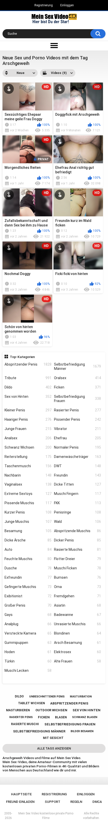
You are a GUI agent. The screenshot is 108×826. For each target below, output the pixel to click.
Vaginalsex (28, 484)
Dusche (28, 568)
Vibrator (77, 429)
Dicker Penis (77, 540)
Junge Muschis (28, 522)
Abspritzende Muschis (77, 531)
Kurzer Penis (28, 512)
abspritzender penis (69, 703)
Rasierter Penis (77, 410)
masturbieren (18, 710)
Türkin (28, 661)
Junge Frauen (28, 429)
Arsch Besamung (77, 643)
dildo (19, 696)
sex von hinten (86, 710)
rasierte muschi (25, 724)
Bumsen (77, 577)
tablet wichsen (31, 703)
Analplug (28, 624)
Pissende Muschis (28, 503)
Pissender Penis (77, 419)
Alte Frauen (77, 661)
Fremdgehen (77, 596)
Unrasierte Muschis (77, 624)
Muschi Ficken (77, 568)
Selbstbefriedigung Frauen (77, 399)
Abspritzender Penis (28, 364)
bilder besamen (82, 731)
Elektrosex (77, 652)
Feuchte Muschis (28, 559)
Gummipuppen (28, 643)
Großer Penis (28, 605)
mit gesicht (53, 738)
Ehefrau (77, 438)
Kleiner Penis (28, 410)
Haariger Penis (28, 419)
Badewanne (77, 615)
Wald (77, 522)
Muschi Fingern (77, 494)
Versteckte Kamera (28, 633)
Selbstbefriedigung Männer (77, 366)
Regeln (76, 802)
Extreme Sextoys (28, 494)
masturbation (81, 696)
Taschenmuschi (28, 466)
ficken (44, 717)
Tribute (28, 378)
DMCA (97, 802)
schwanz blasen (84, 717)
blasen (61, 717)
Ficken (77, 387)
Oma (77, 587)
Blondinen (77, 633)
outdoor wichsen (51, 710)
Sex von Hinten (28, 397)
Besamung (28, 531)
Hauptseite (21, 794)
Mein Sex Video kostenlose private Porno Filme (45, 816)
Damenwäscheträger (77, 457)
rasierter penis (21, 717)
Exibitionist (28, 596)
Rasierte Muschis (77, 549)
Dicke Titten (77, 484)
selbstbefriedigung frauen (69, 724)
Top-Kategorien (22, 357)
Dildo (28, 387)
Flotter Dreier (77, 559)
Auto (28, 549)
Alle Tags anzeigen (54, 748)
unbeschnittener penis (47, 696)
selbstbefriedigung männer (39, 731)
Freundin (77, 475)
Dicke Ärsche (28, 540)
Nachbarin (28, 475)
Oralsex (77, 378)
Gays (28, 615)
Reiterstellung (28, 457)
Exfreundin (28, 577)
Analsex (28, 438)
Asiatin (77, 605)
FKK (77, 503)
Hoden (28, 652)
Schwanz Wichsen (28, 447)
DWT (77, 466)
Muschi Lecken (28, 670)
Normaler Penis (77, 447)
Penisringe (77, 512)
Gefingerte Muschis (28, 587)
